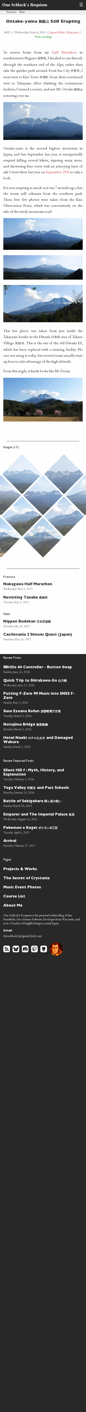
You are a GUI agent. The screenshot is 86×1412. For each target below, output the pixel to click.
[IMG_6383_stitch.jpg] (64, 474)
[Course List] (41, 896)
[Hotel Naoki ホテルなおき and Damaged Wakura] (41, 741)
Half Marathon (64, 52)
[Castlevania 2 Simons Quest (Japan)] (39, 636)
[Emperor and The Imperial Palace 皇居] (41, 816)
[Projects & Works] (41, 868)
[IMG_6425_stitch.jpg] (64, 516)
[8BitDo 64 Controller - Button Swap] (41, 669)
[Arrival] (41, 842)
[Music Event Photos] (41, 887)
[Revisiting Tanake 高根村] (39, 599)
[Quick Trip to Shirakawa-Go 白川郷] (41, 682)
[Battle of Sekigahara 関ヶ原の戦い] (41, 802)
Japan (53, 32)
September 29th (57, 171)
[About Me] (41, 905)
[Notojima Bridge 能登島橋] (41, 726)
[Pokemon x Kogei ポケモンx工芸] (41, 829)
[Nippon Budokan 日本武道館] (39, 623)
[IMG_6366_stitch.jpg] (22, 474)
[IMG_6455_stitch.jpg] (43, 537)
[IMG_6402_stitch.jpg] (43, 495)
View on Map (43, 36)
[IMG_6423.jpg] (22, 516)
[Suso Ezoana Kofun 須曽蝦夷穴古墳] (41, 713)
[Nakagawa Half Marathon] (39, 586)
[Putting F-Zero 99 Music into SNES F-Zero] (41, 697)
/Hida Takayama (68, 32)
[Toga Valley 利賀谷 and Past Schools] (41, 789)
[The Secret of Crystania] (41, 878)
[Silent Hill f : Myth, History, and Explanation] (41, 774)
